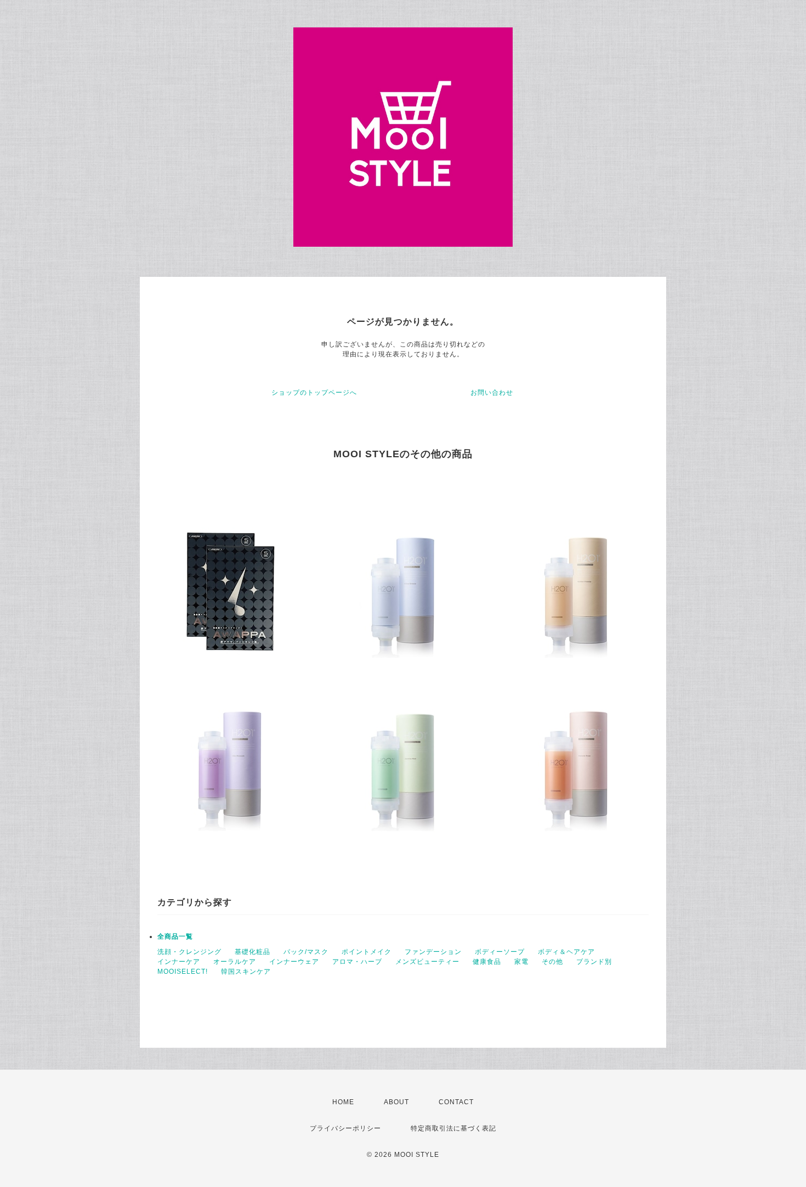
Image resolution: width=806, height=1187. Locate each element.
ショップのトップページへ (314, 392)
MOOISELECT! (182, 971)
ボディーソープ (500, 952)
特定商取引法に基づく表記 (453, 1128)
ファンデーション (433, 952)
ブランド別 (594, 961)
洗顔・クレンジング (189, 952)
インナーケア (178, 961)
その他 (552, 961)
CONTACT (456, 1102)
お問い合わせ (491, 392)
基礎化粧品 (252, 952)
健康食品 (487, 961)
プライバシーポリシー (345, 1128)
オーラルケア (234, 961)
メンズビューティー (427, 961)
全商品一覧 (175, 936)
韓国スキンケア (246, 971)
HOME (343, 1102)
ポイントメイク (366, 952)
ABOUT (396, 1102)
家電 (521, 961)
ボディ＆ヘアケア (566, 952)
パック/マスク (305, 952)
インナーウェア (294, 961)
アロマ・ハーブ (357, 961)
